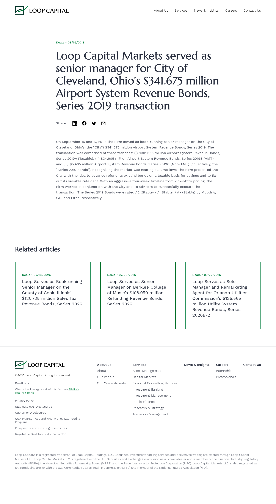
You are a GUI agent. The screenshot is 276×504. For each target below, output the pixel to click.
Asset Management (147, 371)
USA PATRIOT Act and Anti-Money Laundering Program (47, 420)
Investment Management (152, 395)
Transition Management (151, 414)
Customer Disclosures (30, 412)
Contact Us (252, 10)
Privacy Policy (24, 400)
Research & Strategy (148, 408)
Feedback (22, 383)
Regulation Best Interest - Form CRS (41, 434)
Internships (225, 371)
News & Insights (206, 10)
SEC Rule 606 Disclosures (33, 406)
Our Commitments (111, 383)
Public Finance (144, 402)
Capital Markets (145, 377)
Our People (105, 377)
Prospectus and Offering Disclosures (41, 428)
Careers (231, 10)
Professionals (226, 377)
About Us (104, 371)
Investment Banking (148, 389)
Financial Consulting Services (155, 383)
